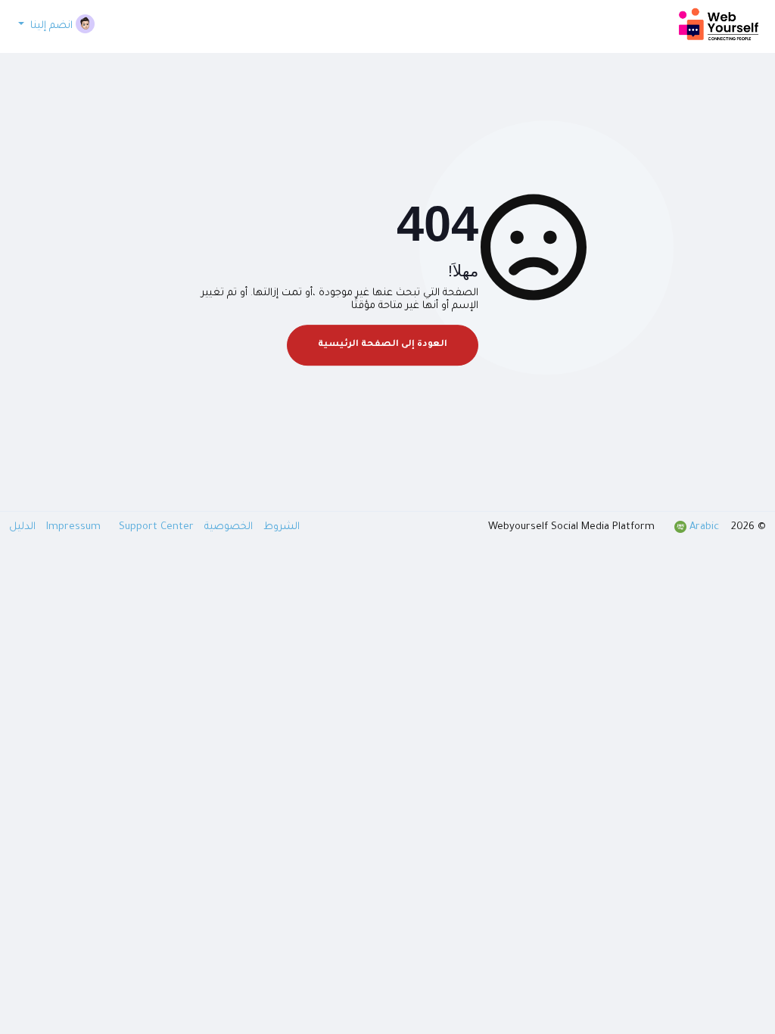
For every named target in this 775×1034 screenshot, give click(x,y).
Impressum (75, 527)
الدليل (22, 527)
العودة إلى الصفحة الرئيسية (382, 345)
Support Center (118, 527)
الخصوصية (227, 527)
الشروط (280, 527)
